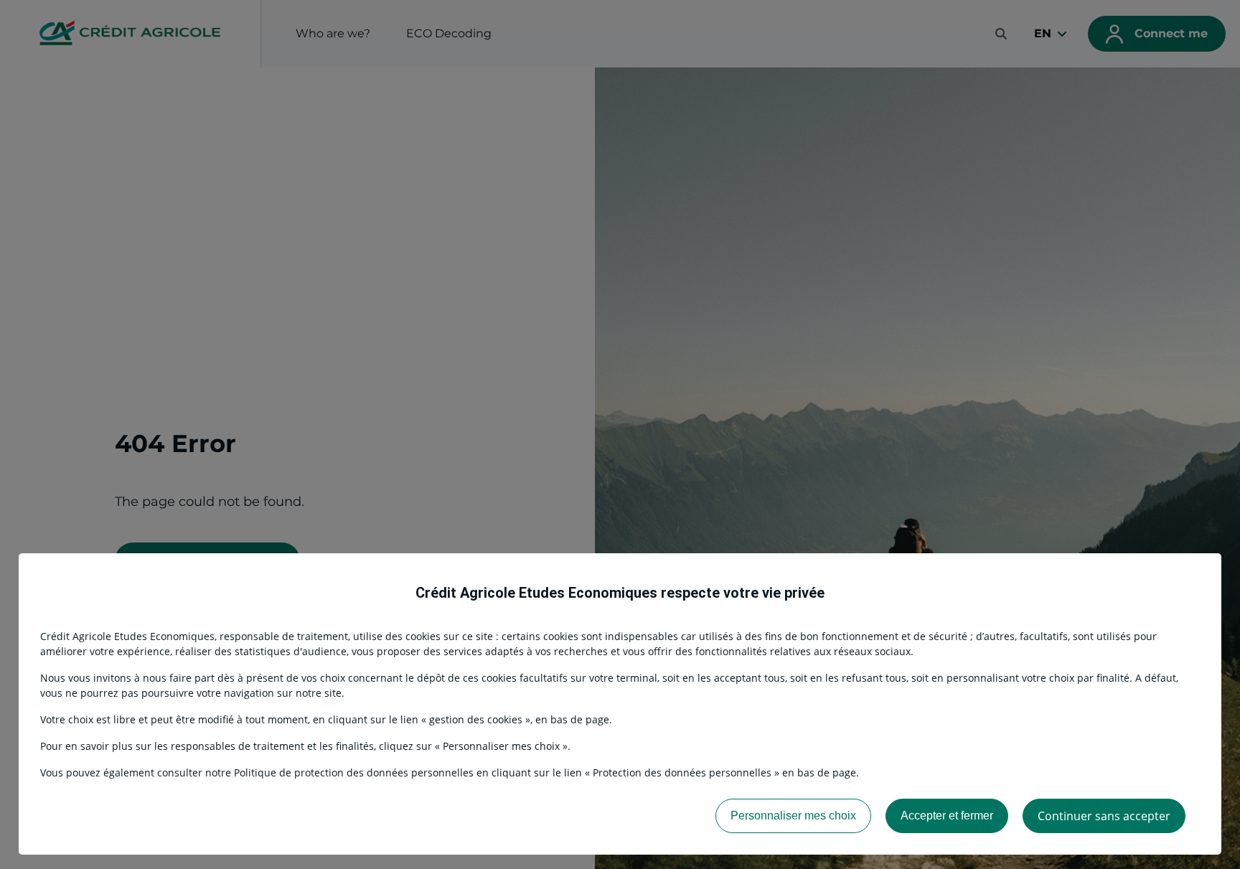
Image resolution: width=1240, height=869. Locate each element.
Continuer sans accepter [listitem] (1104, 816)
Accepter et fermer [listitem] (947, 815)
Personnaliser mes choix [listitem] (793, 815)
